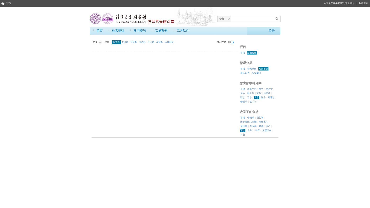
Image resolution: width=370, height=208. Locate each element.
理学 (242, 97)
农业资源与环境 (248, 122)
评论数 (151, 42)
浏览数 (142, 42)
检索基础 (118, 30)
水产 (268, 126)
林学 (261, 126)
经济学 (269, 89)
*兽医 (257, 130)
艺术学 (253, 101)
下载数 (134, 42)
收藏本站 (363, 3)
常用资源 (140, 30)
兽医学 (253, 126)
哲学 (261, 89)
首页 (8, 3)
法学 (242, 93)
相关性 (116, 42)
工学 (249, 97)
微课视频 (251, 52)
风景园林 (267, 130)
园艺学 (259, 117)
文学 (258, 93)
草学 (242, 130)
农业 (249, 130)
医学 (263, 97)
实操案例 (161, 30)
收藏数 (160, 42)
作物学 (250, 117)
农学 (256, 97)
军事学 (271, 97)
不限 (242, 52)
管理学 (243, 101)
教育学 (250, 93)
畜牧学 (243, 126)
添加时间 (169, 42)
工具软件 (183, 30)
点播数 (125, 42)
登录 (272, 30)
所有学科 (251, 89)
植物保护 (263, 122)
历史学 (266, 93)
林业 (242, 134)
